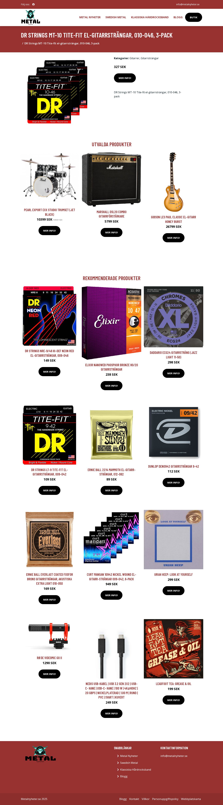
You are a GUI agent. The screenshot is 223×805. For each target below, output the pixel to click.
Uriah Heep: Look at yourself (173, 574)
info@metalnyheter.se (187, 4)
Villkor (146, 799)
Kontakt (134, 799)
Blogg (178, 17)
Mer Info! (125, 78)
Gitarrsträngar (150, 58)
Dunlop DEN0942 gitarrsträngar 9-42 (173, 466)
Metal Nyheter (90, 17)
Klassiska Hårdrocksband (150, 17)
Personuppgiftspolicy (165, 799)
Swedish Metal (115, 17)
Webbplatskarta (191, 799)
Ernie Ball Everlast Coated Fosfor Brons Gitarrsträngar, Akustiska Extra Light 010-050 (49, 578)
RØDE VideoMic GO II (49, 658)
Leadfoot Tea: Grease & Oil (173, 684)
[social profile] (33, 4)
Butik (193, 17)
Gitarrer (134, 58)
